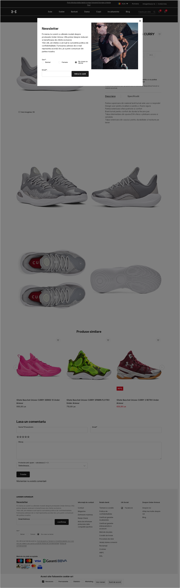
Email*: (44, 70)
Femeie (65, 62)
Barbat (47, 62)
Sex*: (44, 59)
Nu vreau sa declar (82, 62)
